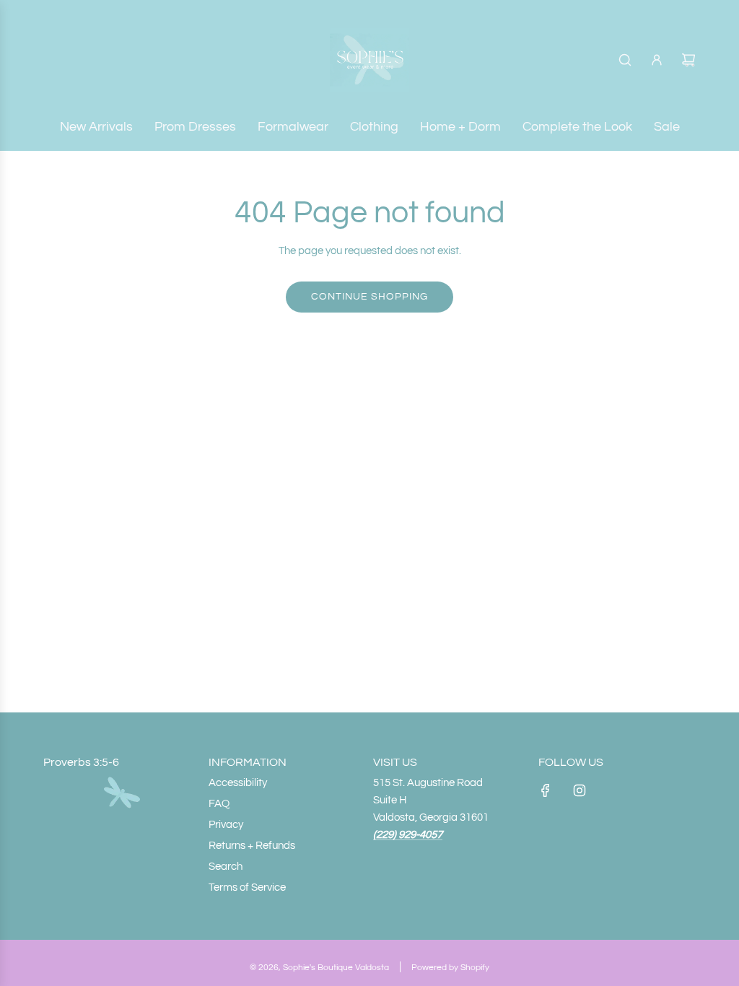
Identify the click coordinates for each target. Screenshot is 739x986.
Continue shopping (369, 297)
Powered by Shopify (450, 967)
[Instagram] (579, 790)
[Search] (625, 60)
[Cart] (688, 60)
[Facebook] (545, 790)
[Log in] (657, 60)
